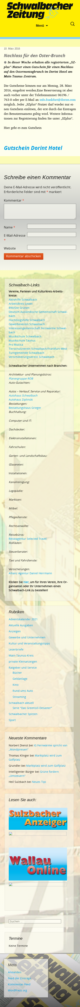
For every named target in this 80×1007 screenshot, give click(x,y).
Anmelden (14, 972)
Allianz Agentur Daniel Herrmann (30, 573)
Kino (15, 685)
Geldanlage (20, 678)
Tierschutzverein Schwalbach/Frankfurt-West (38, 348)
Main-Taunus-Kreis (21, 655)
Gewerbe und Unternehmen (27, 637)
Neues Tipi (39, 782)
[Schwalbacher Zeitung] (40, 11)
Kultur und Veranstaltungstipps (29, 643)
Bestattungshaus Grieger (25, 408)
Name (9, 227)
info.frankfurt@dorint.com (58, 100)
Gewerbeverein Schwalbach (27, 324)
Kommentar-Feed (19, 984)
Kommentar (14, 200)
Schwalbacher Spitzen (23, 714)
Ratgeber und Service (23, 667)
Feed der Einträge (19, 978)
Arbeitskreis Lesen (21, 303)
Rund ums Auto (23, 691)
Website (10, 248)
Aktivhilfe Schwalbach (23, 299)
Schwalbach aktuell (21, 703)
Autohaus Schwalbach (23, 395)
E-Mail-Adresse (14, 237)
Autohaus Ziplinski (21, 399)
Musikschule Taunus (22, 340)
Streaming (19, 697)
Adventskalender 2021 (23, 619)
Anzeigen (15, 631)
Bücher (17, 672)
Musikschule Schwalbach (25, 336)
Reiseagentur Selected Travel (28, 539)
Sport (12, 720)
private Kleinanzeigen (23, 661)
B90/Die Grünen (19, 308)
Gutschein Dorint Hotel (33, 147)
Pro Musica (16, 344)
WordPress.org (17, 990)
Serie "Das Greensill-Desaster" (32, 708)
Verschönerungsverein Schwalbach (31, 357)
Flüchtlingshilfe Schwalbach (27, 320)
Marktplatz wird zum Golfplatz (46, 765)
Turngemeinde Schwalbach (26, 353)
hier (26, 582)
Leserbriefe (16, 649)
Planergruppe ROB (21, 378)
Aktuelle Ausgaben (21, 625)
